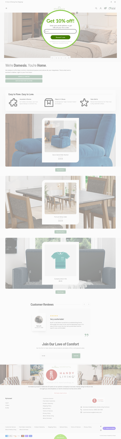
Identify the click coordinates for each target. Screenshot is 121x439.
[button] (77, 13)
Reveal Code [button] (60, 37)
